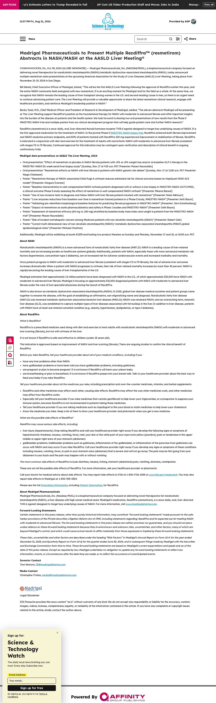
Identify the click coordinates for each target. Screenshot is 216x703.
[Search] (170, 39)
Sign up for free (31, 688)
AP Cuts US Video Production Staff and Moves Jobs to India (138, 4)
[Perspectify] (10, 348)
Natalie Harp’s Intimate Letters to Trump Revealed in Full (47, 4)
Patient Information (91, 485)
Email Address (17, 674)
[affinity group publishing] (10, 355)
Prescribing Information (54, 485)
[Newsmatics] (10, 362)
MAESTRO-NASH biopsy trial (126, 132)
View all (209, 4)
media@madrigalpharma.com (59, 575)
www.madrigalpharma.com (141, 504)
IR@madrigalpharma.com (51, 564)
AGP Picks (9, 4)
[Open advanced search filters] (177, 39)
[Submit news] (10, 340)
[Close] (57, 632)
